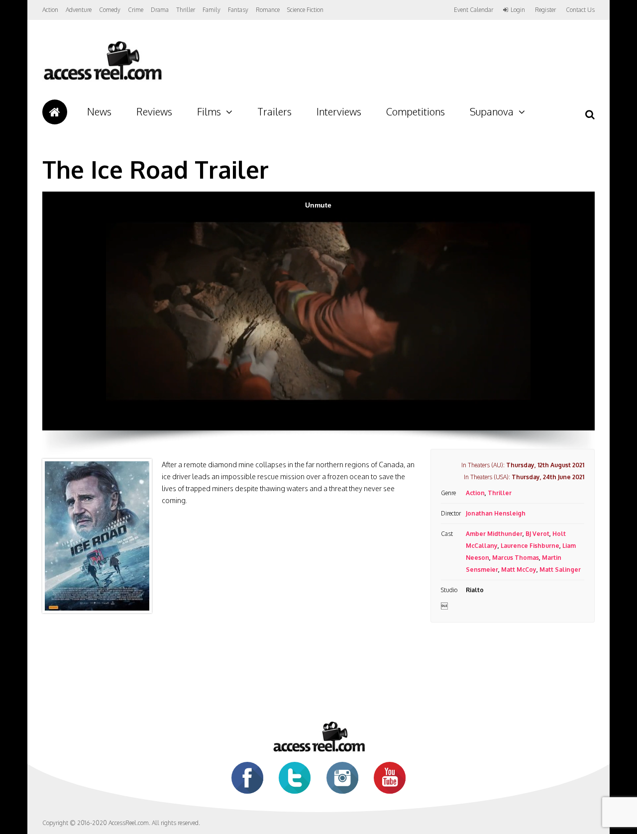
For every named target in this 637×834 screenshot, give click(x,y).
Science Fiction (305, 9)
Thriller (185, 9)
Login (518, 10)
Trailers (274, 111)
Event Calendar (473, 9)
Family (211, 9)
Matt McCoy (518, 569)
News (99, 111)
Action (50, 9)
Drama (160, 9)
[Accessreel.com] (102, 80)
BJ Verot (537, 533)
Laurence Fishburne (530, 545)
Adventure (79, 9)
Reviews (154, 111)
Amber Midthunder (494, 533)
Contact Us (580, 9)
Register (545, 10)
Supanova (492, 111)
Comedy (109, 9)
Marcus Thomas (515, 557)
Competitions (415, 111)
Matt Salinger (560, 569)
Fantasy (238, 9)
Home (54, 112)
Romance (268, 9)
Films (209, 111)
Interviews (339, 111)
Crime (135, 9)
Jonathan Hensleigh (496, 513)
